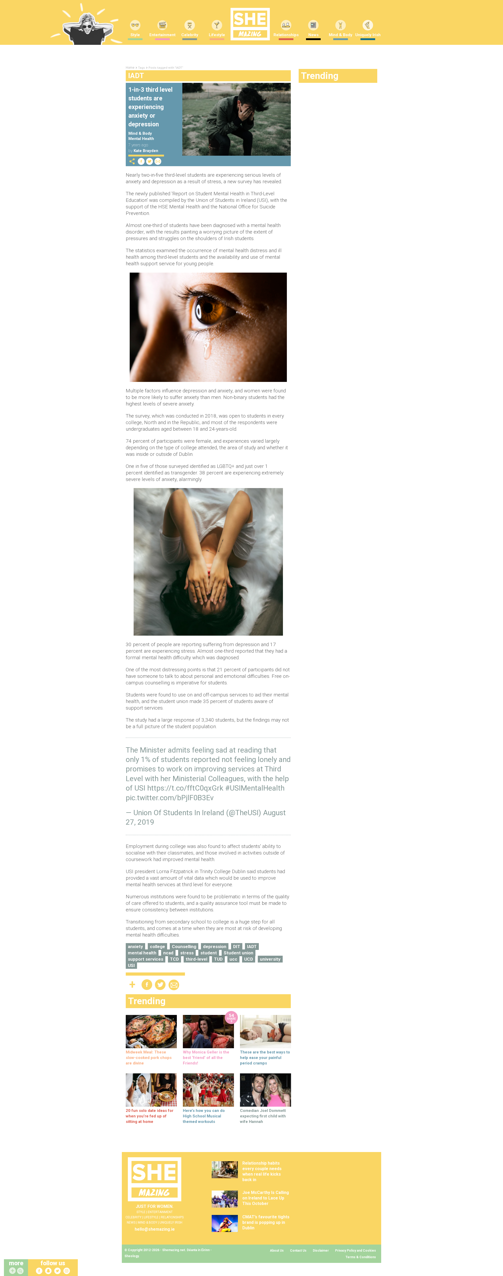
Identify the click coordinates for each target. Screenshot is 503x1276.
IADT (252, 946)
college (157, 946)
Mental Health (141, 138)
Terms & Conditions (361, 1257)
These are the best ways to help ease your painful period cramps (265, 1058)
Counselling (184, 946)
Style (135, 35)
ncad (168, 952)
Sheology (131, 1256)
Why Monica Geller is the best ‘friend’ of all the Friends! (206, 1058)
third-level (196, 959)
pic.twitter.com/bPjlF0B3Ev (170, 797)
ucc (233, 959)
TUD (218, 959)
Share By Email (158, 161)
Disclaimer (321, 1250)
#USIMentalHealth (255, 788)
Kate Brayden (146, 150)
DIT (236, 946)
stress (187, 952)
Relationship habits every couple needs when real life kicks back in (262, 1171)
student (208, 952)
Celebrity (189, 35)
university (270, 959)
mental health (142, 952)
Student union (238, 952)
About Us (277, 1250)
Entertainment (162, 35)
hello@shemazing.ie (155, 1229)
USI (131, 965)
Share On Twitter (149, 161)
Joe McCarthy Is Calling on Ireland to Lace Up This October (265, 1198)
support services (145, 959)
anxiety (135, 946)
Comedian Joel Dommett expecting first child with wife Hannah (263, 1116)
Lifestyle (217, 35)
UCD (248, 959)
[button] (21, 1271)
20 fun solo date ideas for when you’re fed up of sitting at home (149, 1116)
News (313, 35)
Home (130, 67)
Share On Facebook (141, 161)
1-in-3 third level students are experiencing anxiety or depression (150, 107)
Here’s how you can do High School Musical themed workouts (204, 1116)
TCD (174, 959)
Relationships (286, 35)
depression (214, 946)
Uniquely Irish (368, 35)
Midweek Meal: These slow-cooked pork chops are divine (149, 1058)
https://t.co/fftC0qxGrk (185, 788)
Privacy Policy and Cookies (355, 1250)
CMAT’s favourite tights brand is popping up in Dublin (265, 1222)
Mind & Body (340, 35)
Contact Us (298, 1250)
